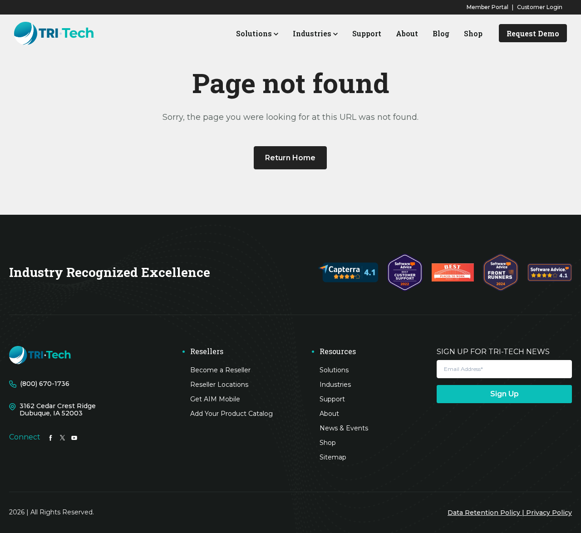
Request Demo (533, 33)
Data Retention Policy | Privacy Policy (510, 512)
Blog (441, 33)
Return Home (290, 157)
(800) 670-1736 (44, 384)
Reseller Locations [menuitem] (219, 384)
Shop (473, 33)
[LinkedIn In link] (50, 437)
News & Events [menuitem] (344, 428)
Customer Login (539, 7)
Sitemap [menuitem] (333, 457)
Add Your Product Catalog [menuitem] (231, 414)
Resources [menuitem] (338, 351)
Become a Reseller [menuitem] (220, 370)
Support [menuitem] (332, 399)
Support (366, 33)
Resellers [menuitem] (206, 351)
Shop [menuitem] (328, 443)
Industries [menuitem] (335, 384)
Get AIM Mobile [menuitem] (215, 399)
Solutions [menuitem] (334, 370)
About (407, 33)
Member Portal (487, 7)
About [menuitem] (329, 414)
